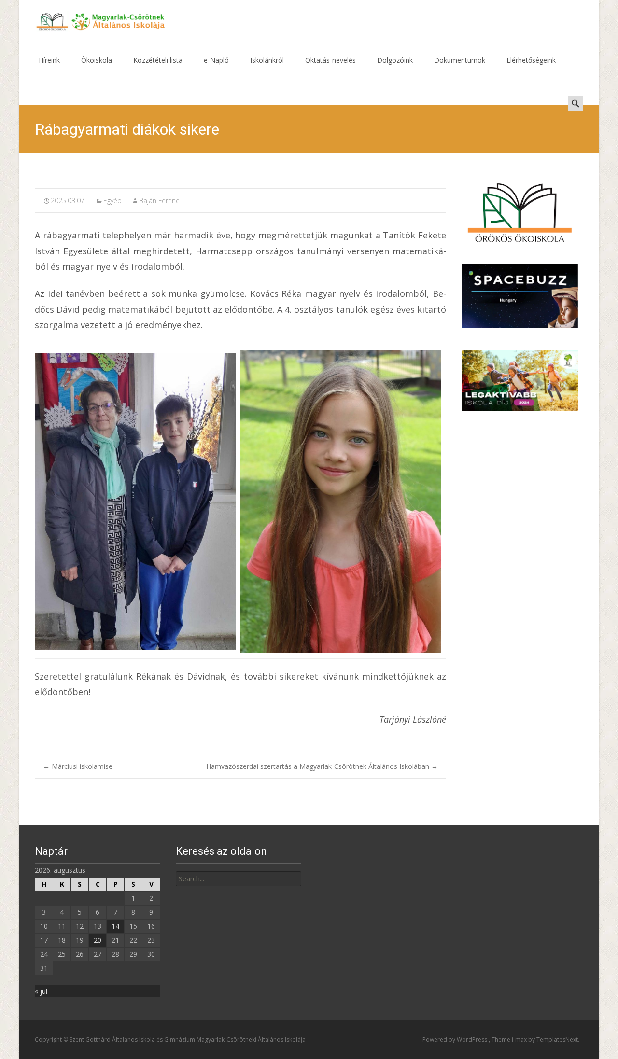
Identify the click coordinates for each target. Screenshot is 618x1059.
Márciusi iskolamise (77, 766)
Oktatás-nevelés (330, 60)
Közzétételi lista (158, 60)
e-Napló (216, 60)
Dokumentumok (459, 60)
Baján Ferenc (159, 200)
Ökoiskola (96, 60)
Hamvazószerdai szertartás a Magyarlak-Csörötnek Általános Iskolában (322, 766)
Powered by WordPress (455, 1039)
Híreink (49, 60)
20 (97, 940)
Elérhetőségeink (531, 60)
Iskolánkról (267, 60)
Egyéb (112, 200)
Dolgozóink (395, 60)
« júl (41, 991)
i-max (520, 1039)
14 (115, 926)
